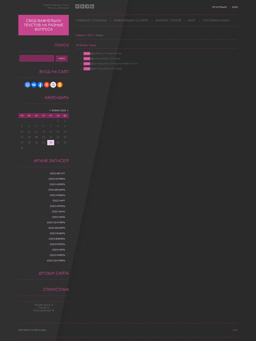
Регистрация (219, 7)
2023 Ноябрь (57, 255)
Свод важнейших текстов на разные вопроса (44, 25)
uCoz (235, 330)
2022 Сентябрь (56, 222)
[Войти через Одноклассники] (60, 85)
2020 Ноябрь (57, 184)
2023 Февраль (57, 238)
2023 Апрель (57, 244)
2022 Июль (58, 217)
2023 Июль (58, 249)
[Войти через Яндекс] (46, 85)
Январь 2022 (59, 110)
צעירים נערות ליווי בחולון (108, 53)
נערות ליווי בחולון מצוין (107, 58)
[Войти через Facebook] (40, 85)
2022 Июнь (58, 211)
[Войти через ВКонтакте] (34, 85)
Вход (235, 7)
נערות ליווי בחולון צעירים (108, 68)
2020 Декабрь (56, 189)
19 (36, 137)
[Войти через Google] (53, 85)
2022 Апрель (57, 206)
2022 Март (59, 200)
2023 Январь (57, 233)
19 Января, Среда (86, 45)
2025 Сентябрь (56, 260)
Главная (80, 35)
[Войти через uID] (27, 85)
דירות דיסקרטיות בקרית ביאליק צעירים (116, 63)
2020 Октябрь (57, 179)
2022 (90, 35)
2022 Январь (57, 195)
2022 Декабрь (56, 228)
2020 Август (57, 173)
